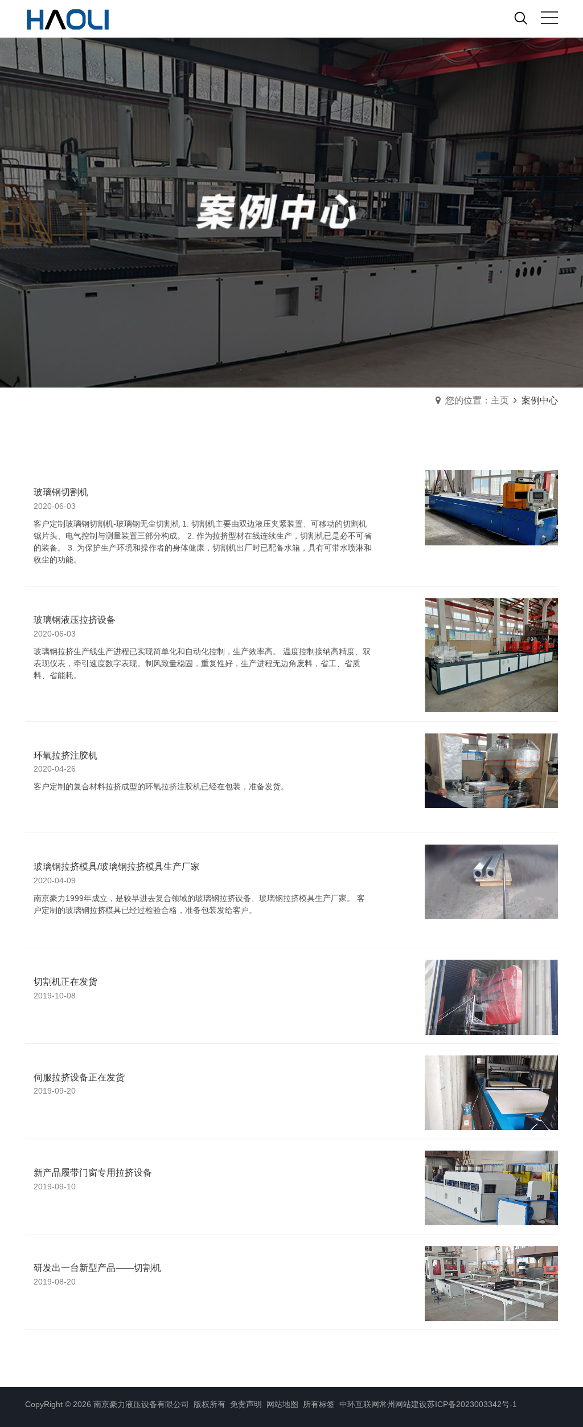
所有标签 (319, 1404)
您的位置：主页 (477, 400)
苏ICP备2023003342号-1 (472, 1404)
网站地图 (281, 1404)
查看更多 (436, 555)
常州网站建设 (403, 1404)
